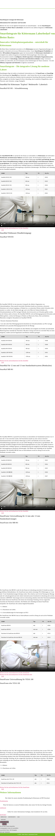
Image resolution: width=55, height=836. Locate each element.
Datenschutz (11, 817)
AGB (18, 817)
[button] (31, 6)
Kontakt (3, 819)
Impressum (3, 817)
